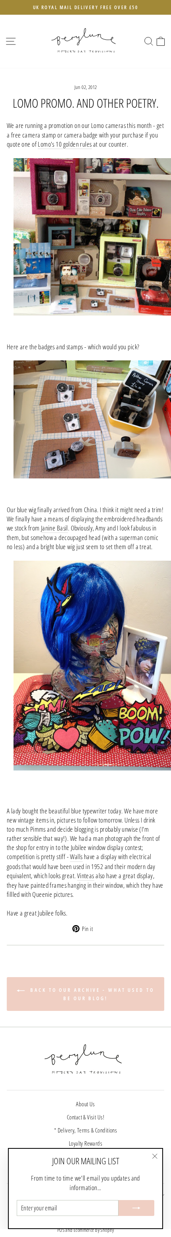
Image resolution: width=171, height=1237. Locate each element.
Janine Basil (54, 527)
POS (60, 1230)
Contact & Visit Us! (85, 1117)
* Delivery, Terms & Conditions (85, 1130)
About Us (85, 1104)
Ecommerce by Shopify (94, 1230)
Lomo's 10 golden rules (64, 144)
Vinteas (85, 875)
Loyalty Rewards (85, 1143)
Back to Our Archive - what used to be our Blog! (91, 994)
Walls (76, 856)
